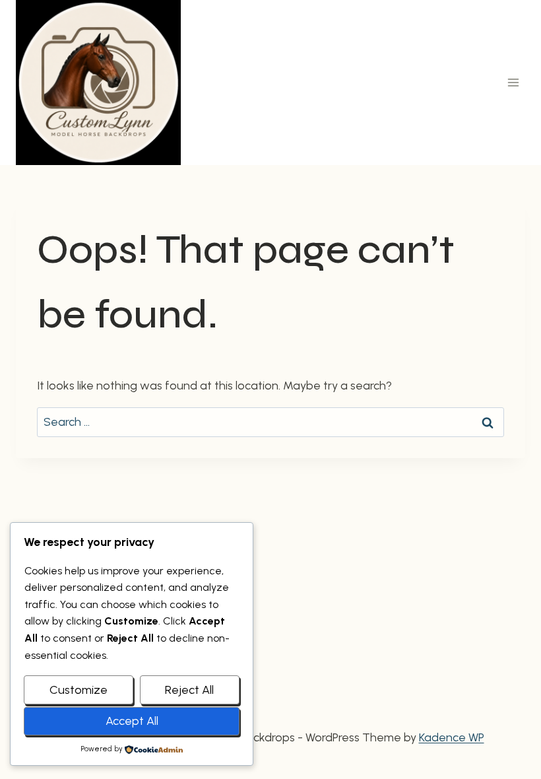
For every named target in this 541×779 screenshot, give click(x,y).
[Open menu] (513, 82)
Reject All (189, 690)
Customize (78, 690)
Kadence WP (451, 737)
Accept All (132, 721)
